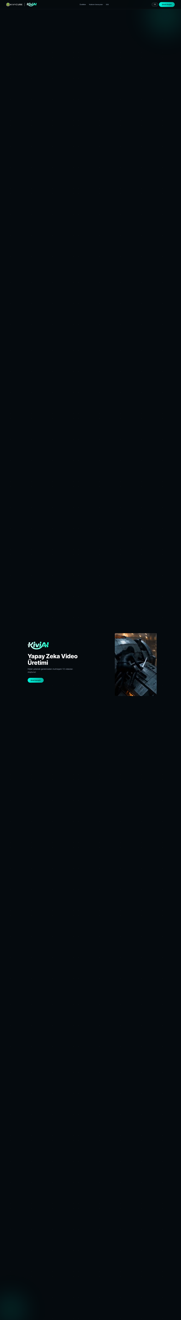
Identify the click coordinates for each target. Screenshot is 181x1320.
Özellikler (83, 4)
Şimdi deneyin (36, 680)
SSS (107, 4)
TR (155, 4)
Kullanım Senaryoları (96, 4)
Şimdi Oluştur (167, 4)
